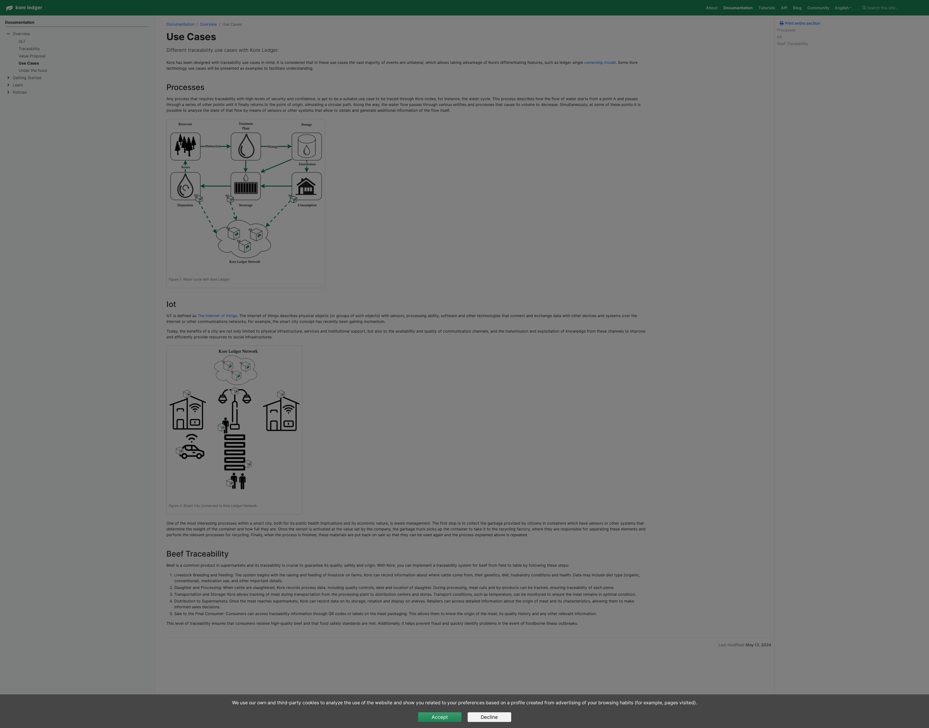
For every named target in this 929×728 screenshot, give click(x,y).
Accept (440, 717)
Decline (489, 717)
